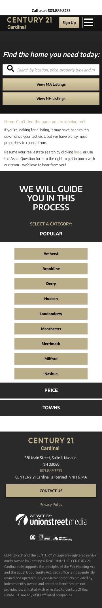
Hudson (51, 298)
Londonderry (51, 313)
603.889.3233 (51, 470)
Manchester (51, 328)
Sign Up (69, 22)
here (77, 152)
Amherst (51, 253)
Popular (51, 234)
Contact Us (51, 490)
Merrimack (51, 343)
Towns (51, 407)
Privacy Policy (51, 504)
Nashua (51, 373)
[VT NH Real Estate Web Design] (51, 519)
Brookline (51, 268)
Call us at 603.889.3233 (51, 10)
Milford (51, 358)
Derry (51, 283)
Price (51, 390)
